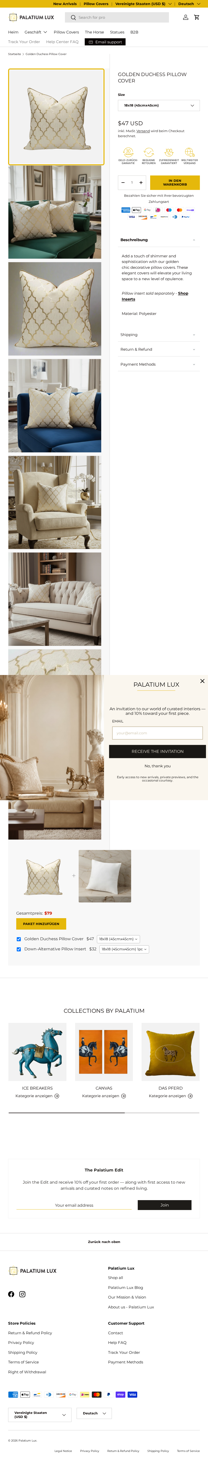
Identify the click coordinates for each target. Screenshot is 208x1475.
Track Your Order (24, 41)
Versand (143, 131)
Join (165, 1205)
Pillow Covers (96, 4)
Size (121, 95)
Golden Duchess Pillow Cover (46, 54)
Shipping (128, 334)
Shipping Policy (22, 1352)
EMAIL (117, 721)
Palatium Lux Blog (125, 1287)
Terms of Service (23, 1362)
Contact (115, 1332)
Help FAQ (117, 1342)
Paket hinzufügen (41, 924)
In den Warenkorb (175, 183)
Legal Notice (63, 1451)
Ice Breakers (37, 1088)
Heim (13, 32)
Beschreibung (134, 239)
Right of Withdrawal (27, 1372)
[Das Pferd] (171, 1052)
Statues (117, 32)
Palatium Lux (28, 1440)
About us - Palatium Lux (131, 1307)
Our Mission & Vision (127, 1297)
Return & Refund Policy (30, 1332)
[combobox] (117, 17)
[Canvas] (104, 1052)
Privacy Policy (21, 1342)
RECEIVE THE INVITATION (158, 751)
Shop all (115, 1277)
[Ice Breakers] (37, 1052)
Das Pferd (171, 1088)
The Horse (94, 32)
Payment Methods (137, 364)
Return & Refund (136, 349)
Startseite (14, 54)
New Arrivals (65, 4)
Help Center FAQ (62, 41)
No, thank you (158, 765)
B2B (134, 32)
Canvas (104, 1088)
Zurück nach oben (104, 1242)
